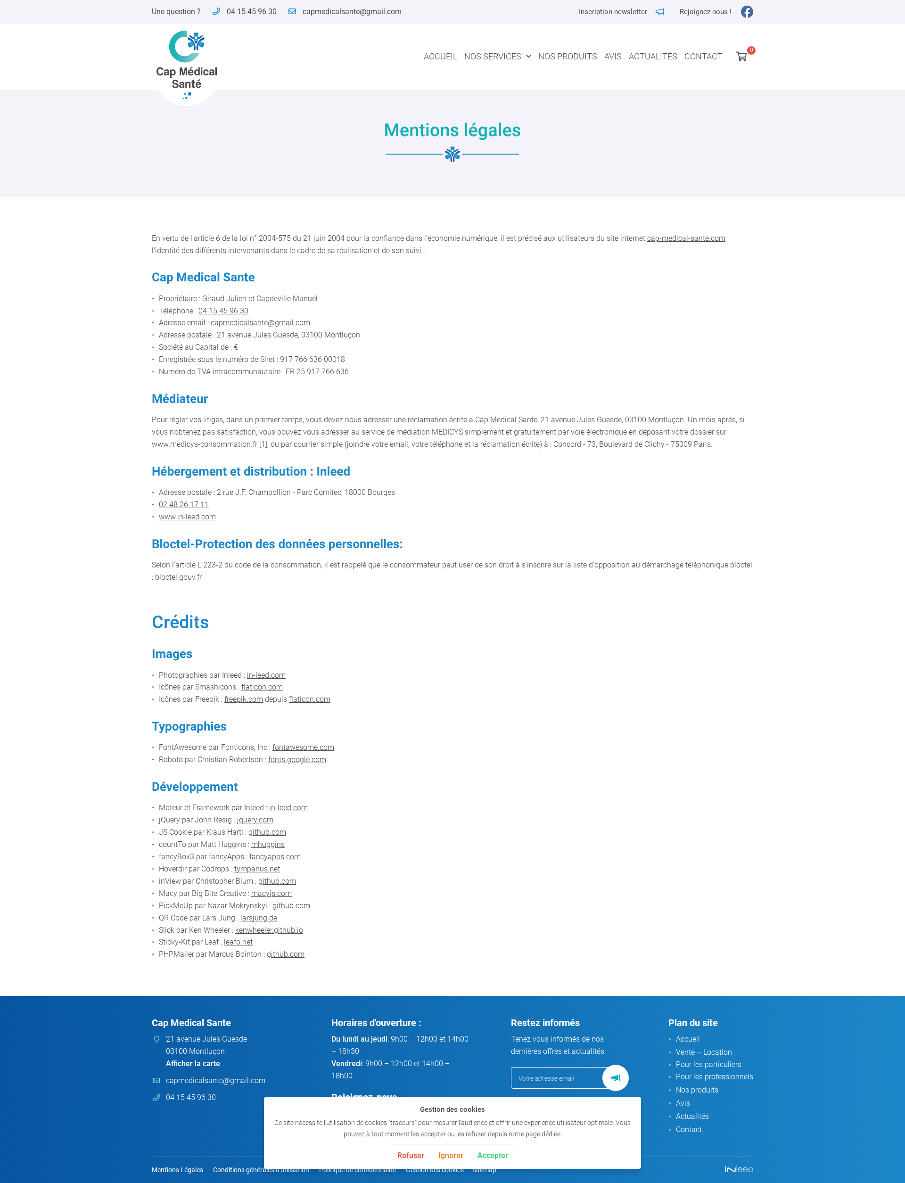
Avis (613, 56)
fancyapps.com (275, 856)
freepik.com (243, 699)
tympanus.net (257, 868)
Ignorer (450, 1155)
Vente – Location (704, 1052)
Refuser (410, 1155)
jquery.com (255, 819)
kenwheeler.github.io (269, 930)
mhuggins (268, 844)
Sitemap (484, 1170)
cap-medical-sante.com (686, 238)
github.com (267, 832)
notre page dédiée (534, 1134)
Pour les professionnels (714, 1076)
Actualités (653, 56)
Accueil (440, 56)
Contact (703, 56)
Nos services (492, 56)
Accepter (492, 1155)
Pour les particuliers (708, 1064)
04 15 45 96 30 (223, 310)
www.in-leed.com (187, 516)
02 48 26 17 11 (184, 504)
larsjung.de (258, 917)
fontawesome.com (303, 747)
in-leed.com (266, 675)
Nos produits (567, 56)
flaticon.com (262, 686)
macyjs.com (271, 893)
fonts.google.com (297, 759)
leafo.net (238, 941)
